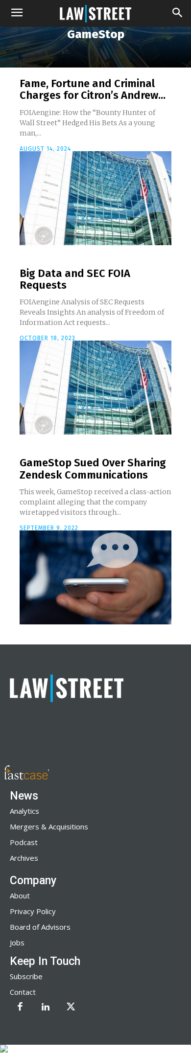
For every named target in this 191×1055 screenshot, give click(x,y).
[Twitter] (71, 1007)
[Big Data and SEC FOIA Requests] (95, 388)
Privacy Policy (33, 911)
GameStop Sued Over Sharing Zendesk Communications (93, 468)
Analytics (24, 811)
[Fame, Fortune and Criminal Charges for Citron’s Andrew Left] (95, 198)
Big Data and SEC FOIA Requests (75, 279)
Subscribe (26, 976)
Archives (24, 858)
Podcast (24, 842)
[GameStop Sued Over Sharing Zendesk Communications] (95, 577)
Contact (23, 992)
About (20, 895)
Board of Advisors (40, 927)
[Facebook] (20, 1007)
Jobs (17, 942)
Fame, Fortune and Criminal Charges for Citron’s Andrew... (93, 89)
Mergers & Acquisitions (49, 826)
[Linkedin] (45, 1007)
